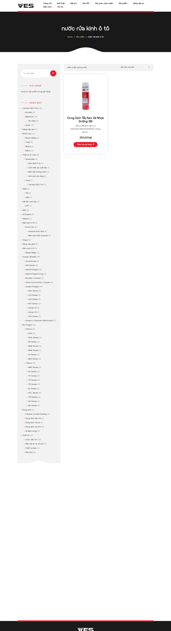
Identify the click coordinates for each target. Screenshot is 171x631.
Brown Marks (31, 138)
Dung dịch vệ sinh (33, 427)
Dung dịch (27, 410)
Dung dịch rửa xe (32, 423)
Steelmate (30, 159)
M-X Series (33, 304)
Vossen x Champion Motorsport (39, 321)
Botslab (28, 112)
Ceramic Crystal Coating (36, 414)
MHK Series (33, 346)
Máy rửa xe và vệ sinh (34, 444)
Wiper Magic (30, 253)
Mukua (28, 147)
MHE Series (33, 350)
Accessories (30, 261)
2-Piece (28, 329)
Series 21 (32, 312)
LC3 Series (33, 295)
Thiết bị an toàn (29, 155)
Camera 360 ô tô (35, 185)
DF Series (32, 342)
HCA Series (33, 338)
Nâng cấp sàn (28, 129)
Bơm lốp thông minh (37, 172)
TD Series (32, 384)
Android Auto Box (36, 231)
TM (26, 193)
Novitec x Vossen (33, 278)
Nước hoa (27, 134)
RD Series (32, 406)
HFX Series (30, 265)
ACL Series (33, 393)
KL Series (32, 389)
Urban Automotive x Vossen (37, 282)
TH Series (32, 376)
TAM (24, 189)
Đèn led (28, 452)
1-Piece (28, 363)
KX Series (32, 401)
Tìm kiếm (53, 73)
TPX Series (33, 397)
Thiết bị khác (31, 448)
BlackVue (29, 117)
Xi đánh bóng (31, 431)
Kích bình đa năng (36, 176)
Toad (27, 142)
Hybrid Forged (31, 270)
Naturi (28, 151)
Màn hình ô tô (28, 223)
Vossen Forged (32, 287)
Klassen (26, 219)
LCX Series (33, 299)
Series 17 (32, 308)
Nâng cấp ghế (29, 244)
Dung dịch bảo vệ (33, 418)
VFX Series (33, 316)
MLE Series (33, 359)
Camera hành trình (30, 108)
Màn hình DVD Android (38, 236)
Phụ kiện (32, 121)
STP (27, 206)
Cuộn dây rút (31, 440)
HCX (30, 333)
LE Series (32, 355)
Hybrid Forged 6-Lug (34, 274)
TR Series (32, 380)
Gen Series (33, 291)
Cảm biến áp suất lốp (37, 168)
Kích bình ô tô (34, 163)
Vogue (25, 240)
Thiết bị (26, 435)
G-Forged (27, 214)
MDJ (24, 210)
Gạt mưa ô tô (28, 248)
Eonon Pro (29, 227)
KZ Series (32, 372)
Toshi (27, 180)
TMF (27, 198)
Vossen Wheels (29, 257)
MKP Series (33, 367)
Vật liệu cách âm (30, 202)
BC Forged (27, 325)
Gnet (27, 125)
